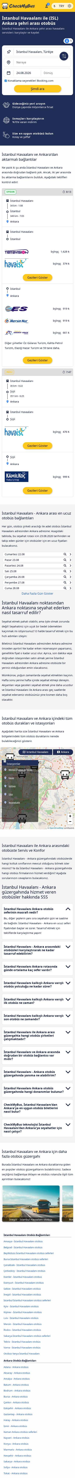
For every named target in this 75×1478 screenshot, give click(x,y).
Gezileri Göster (37, 278)
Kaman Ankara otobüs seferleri (20, 1435)
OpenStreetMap (56, 831)
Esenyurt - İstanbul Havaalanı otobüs (24, 1286)
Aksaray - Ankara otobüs (17, 1376)
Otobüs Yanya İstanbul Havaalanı (22, 1357)
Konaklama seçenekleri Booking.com (30, 80)
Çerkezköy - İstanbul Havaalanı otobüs (24, 1274)
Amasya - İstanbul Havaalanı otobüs (23, 1244)
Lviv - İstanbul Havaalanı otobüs (21, 1321)
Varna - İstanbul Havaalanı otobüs (22, 1351)
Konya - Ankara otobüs (16, 1447)
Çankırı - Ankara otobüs (16, 1405)
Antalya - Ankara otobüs (17, 1382)
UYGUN (10, 191)
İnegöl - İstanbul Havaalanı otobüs (22, 1298)
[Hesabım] (46, 5)
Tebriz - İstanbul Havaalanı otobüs (22, 1345)
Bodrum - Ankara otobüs (17, 1394)
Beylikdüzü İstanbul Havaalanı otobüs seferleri (29, 1256)
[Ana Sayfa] (21, 6)
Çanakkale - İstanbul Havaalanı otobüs (24, 1268)
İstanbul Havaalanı (37, 755)
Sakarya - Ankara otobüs (17, 1465)
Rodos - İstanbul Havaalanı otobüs (22, 1333)
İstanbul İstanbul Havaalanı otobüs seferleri (27, 1303)
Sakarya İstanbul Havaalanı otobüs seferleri (27, 1339)
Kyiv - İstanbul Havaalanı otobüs (21, 1309)
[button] (65, 778)
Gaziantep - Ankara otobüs (18, 1417)
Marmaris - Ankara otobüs (18, 1453)
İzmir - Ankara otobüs (15, 1429)
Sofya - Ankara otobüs (15, 1470)
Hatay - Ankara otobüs (16, 1423)
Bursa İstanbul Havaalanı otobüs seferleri (26, 1262)
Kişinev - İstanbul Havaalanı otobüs (23, 1315)
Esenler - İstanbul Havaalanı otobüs (23, 1280)
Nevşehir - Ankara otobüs (17, 1459)
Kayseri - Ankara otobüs (16, 1441)
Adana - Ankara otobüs (16, 1370)
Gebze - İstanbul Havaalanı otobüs (22, 1292)
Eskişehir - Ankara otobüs (17, 1411)
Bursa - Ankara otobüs (16, 1399)
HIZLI (9, 372)
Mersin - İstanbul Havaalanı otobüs (23, 1327)
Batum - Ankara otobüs (16, 1388)
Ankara (64, 755)
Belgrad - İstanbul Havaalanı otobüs (23, 1250)
